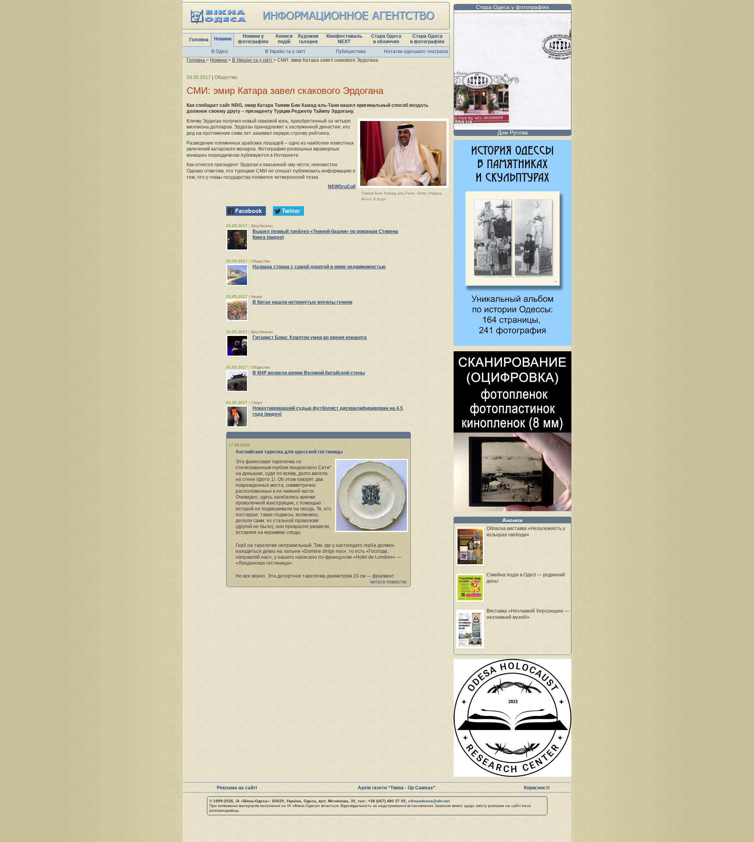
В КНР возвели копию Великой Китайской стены (309, 373)
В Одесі (219, 51)
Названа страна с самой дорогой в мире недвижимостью (319, 267)
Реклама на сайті (237, 788)
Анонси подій (284, 38)
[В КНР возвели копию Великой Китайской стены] (237, 381)
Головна (199, 39)
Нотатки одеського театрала (416, 51)
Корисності (536, 788)
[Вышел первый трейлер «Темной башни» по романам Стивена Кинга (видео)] (237, 239)
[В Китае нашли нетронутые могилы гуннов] (237, 310)
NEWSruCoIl (341, 186)
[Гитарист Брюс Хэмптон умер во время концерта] (237, 346)
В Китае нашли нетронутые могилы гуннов (302, 302)
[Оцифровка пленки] (512, 509)
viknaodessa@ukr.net (429, 801)
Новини (222, 39)
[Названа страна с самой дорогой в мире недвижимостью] (237, 275)
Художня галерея (308, 38)
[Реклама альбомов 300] (512, 343)
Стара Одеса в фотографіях (427, 38)
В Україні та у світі (285, 51)
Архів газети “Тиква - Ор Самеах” (397, 788)
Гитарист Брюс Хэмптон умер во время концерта (310, 337)
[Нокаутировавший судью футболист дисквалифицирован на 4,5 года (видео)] (237, 416)
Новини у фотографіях (253, 38)
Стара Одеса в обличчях (386, 38)
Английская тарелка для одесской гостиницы (289, 452)
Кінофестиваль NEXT (344, 38)
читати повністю (388, 582)
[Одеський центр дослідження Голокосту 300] (512, 774)
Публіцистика (351, 51)
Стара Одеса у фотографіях (512, 7)
